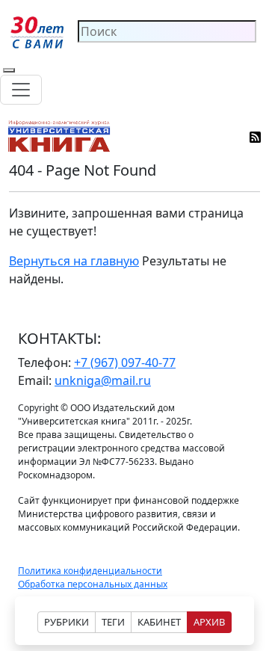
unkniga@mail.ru (103, 380)
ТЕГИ (113, 622)
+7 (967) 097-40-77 (125, 362)
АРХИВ (209, 622)
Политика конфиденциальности (90, 570)
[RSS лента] (256, 136)
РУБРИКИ (66, 622)
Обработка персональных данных (92, 584)
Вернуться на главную (74, 261)
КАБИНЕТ (159, 622)
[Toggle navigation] (21, 90)
